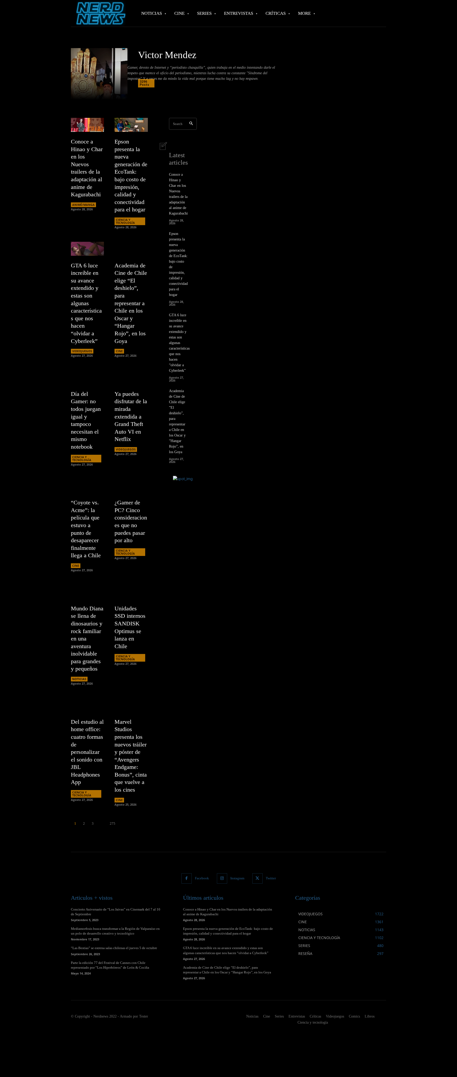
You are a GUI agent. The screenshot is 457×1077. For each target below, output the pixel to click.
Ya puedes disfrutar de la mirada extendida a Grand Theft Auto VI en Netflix (131, 417)
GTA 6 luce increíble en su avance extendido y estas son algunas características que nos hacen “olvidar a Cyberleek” (86, 303)
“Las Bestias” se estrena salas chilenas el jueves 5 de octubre (114, 948)
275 (112, 823)
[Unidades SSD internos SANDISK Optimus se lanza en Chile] (131, 592)
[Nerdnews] (100, 13)
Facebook (202, 878)
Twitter (271, 878)
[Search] (191, 124)
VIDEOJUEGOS (82, 351)
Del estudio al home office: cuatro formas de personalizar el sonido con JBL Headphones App (87, 752)
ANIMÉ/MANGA (83, 205)
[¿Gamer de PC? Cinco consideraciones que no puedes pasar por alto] (131, 486)
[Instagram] (222, 878)
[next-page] (122, 823)
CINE (119, 351)
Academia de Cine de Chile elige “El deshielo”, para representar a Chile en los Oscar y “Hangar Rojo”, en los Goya (131, 303)
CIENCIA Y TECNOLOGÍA (125, 221)
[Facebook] (186, 878)
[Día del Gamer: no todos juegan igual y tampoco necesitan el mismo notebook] (87, 377)
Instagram (237, 878)
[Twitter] (257, 878)
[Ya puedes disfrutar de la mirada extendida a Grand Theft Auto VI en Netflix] (131, 377)
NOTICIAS (79, 679)
